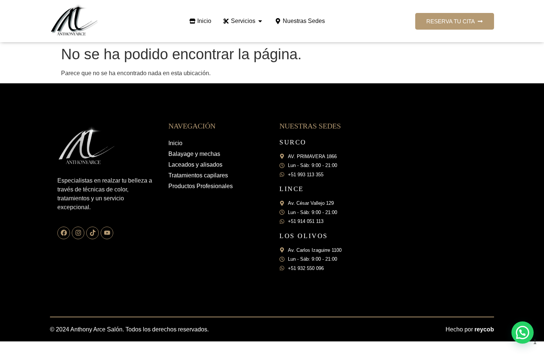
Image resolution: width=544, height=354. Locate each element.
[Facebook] (63, 233)
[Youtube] (107, 233)
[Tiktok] (92, 233)
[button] (522, 332)
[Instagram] (78, 233)
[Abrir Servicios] (260, 21)
